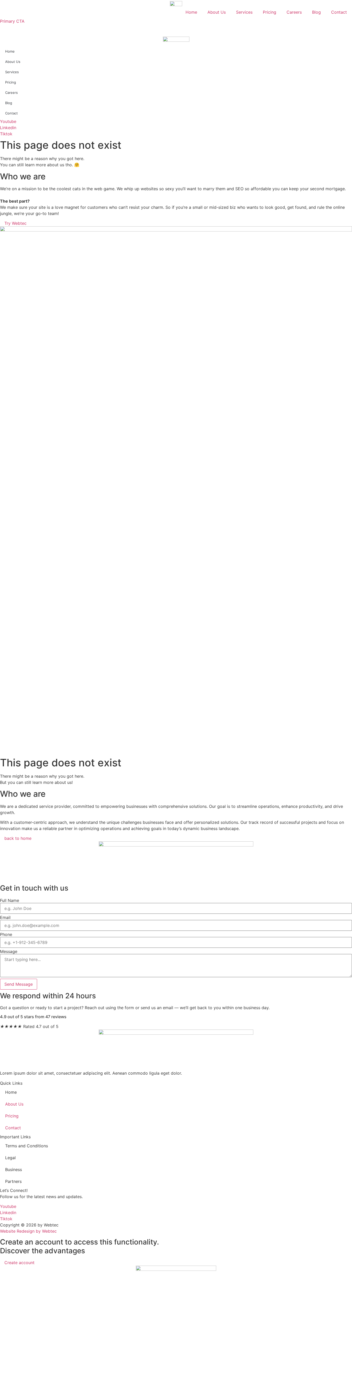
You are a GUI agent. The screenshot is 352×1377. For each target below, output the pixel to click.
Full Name (9, 900)
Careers (294, 12)
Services (244, 12)
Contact (339, 12)
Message (8, 951)
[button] (176, 27)
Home (191, 12)
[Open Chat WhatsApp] (1, 1373)
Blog (316, 12)
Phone (6, 934)
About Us (216, 12)
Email (5, 917)
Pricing (269, 12)
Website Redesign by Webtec (28, 1231)
